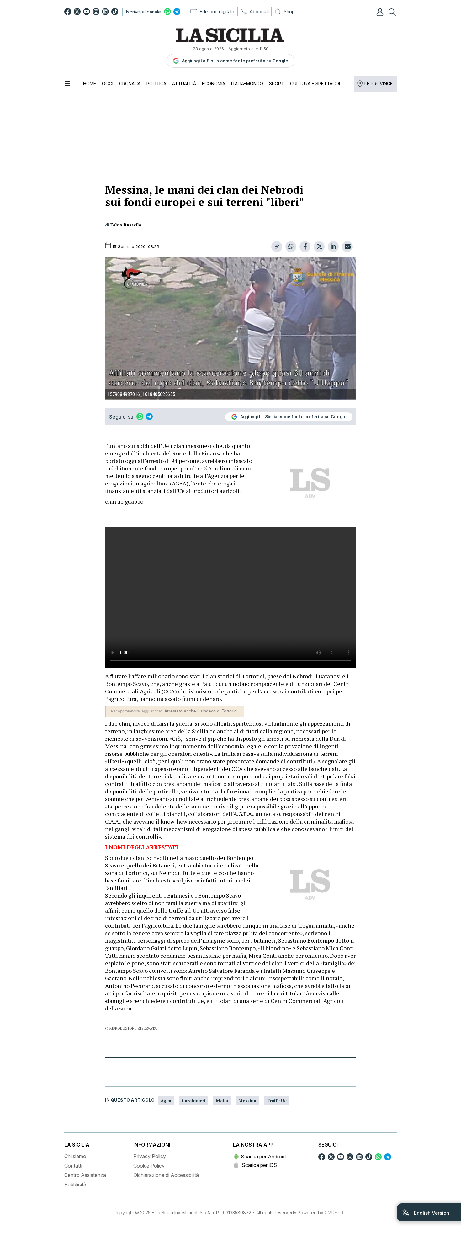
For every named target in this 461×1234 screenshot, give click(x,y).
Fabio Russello (125, 225)
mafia (222, 1101)
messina (247, 1101)
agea (166, 1101)
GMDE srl (334, 1212)
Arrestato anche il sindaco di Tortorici (200, 710)
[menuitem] (89, 83)
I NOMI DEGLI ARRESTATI (141, 847)
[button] (380, 12)
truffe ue (277, 1101)
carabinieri (193, 1101)
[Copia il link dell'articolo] (276, 246)
